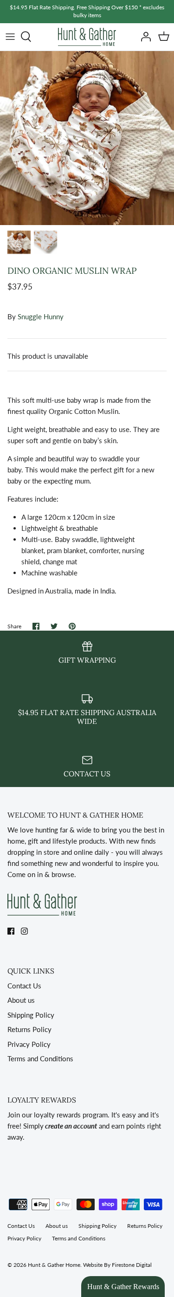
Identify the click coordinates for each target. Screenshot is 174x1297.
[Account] (143, 36)
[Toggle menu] (10, 36)
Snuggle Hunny (41, 316)
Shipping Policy (30, 1015)
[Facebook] (10, 931)
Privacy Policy (29, 1044)
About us (21, 1000)
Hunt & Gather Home (54, 1264)
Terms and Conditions (40, 1058)
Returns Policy (29, 1029)
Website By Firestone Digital (117, 1264)
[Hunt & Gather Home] (87, 37)
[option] (87, 138)
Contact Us (24, 985)
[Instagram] (24, 931)
